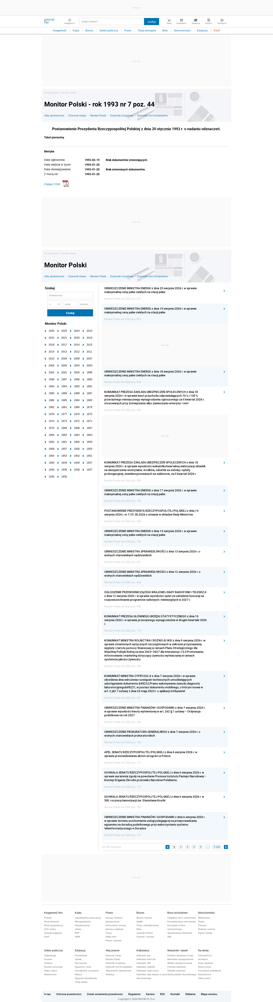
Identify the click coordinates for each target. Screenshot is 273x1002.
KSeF (217, 30)
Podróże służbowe (176, 967)
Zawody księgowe (53, 933)
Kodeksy (110, 974)
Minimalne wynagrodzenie (180, 959)
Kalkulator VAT (143, 963)
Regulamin (134, 994)
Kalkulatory (142, 950)
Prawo (127, 30)
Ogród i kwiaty (205, 933)
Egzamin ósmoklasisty (86, 978)
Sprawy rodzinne (114, 917)
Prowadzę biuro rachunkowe (181, 921)
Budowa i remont (206, 929)
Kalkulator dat (143, 955)
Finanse (202, 925)
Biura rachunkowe (177, 912)
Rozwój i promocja (53, 967)
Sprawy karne (112, 921)
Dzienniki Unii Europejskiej (152, 115)
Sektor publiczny (108, 30)
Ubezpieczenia (82, 925)
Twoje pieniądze (147, 30)
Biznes (89, 30)
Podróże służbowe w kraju (180, 955)
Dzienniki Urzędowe (121, 115)
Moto (165, 30)
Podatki (48, 917)
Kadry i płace (50, 970)
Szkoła (78, 959)
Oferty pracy (204, 978)
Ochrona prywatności (68, 994)
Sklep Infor (111, 936)
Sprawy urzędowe (115, 929)
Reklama (190, 994)
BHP (77, 933)
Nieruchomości (182, 30)
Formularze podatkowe (209, 970)
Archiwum (203, 959)
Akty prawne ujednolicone (118, 970)
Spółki (139, 921)
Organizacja (50, 955)
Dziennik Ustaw (77, 115)
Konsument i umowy (116, 925)
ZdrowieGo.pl (205, 955)
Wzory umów (204, 967)
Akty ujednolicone (54, 115)
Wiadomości (204, 917)
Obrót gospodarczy (53, 925)
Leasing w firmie (144, 933)
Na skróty (203, 950)
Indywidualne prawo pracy (88, 917)
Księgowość (60, 30)
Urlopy (78, 929)
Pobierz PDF (52, 184)
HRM (77, 936)
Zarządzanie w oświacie (87, 970)
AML (169, 936)
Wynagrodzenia (83, 921)
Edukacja (202, 30)
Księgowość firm (53, 912)
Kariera (150, 994)
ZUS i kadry (50, 929)
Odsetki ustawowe (176, 970)
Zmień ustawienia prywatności (105, 994)
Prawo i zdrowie (113, 940)
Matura (78, 974)
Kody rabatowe (205, 963)
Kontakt (175, 994)
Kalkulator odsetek (145, 967)
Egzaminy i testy (83, 967)
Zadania (48, 963)
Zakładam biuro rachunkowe (181, 917)
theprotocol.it (204, 974)
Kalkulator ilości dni (146, 959)
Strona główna (51, 92)
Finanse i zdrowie (145, 936)
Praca (109, 933)
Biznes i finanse (144, 917)
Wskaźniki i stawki (177, 950)
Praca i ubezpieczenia (147, 925)
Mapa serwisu (209, 994)
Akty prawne (113, 950)
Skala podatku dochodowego (181, 974)
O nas (47, 994)
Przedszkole (81, 955)
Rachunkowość (51, 921)
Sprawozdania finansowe (179, 933)
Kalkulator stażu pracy (147, 970)
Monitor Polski (69, 92)
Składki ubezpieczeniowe (179, 963)
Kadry (76, 30)
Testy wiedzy (81, 982)
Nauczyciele (81, 963)
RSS (162, 994)
